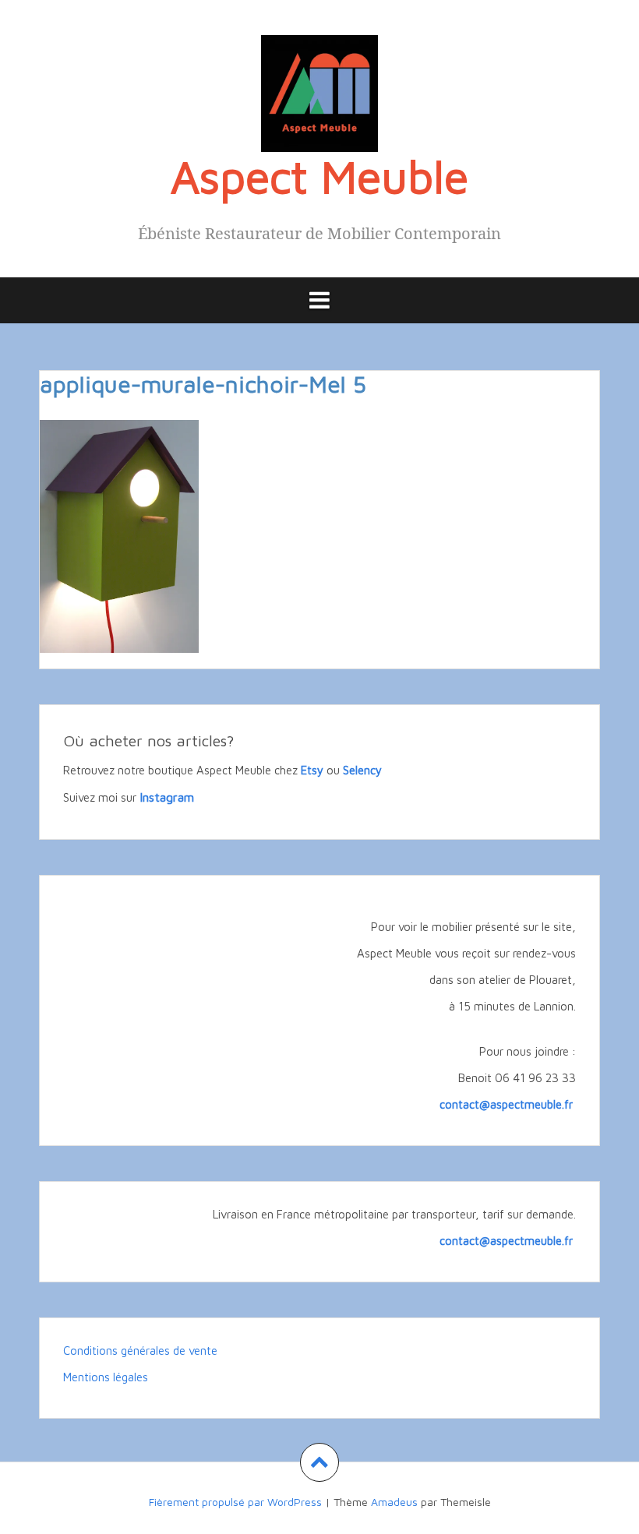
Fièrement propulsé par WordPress (235, 1501)
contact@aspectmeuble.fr (508, 1104)
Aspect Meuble (319, 176)
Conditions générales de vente (140, 1350)
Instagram (166, 797)
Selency (362, 770)
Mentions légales (105, 1377)
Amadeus (394, 1501)
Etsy (312, 770)
